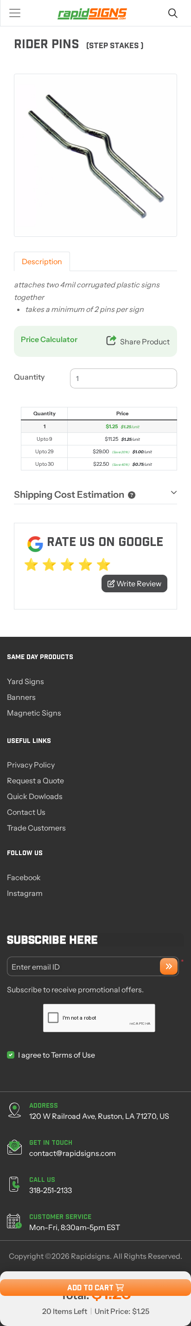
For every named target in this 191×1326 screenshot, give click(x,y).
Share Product (145, 341)
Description (42, 261)
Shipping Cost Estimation (69, 494)
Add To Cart (91, 1287)
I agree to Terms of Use (56, 1055)
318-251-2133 (50, 1190)
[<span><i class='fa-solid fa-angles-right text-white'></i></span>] (169, 966)
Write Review (138, 583)
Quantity (29, 376)
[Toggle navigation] (17, 13)
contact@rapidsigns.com (72, 1153)
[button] (129, 494)
